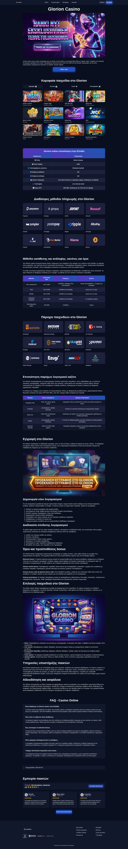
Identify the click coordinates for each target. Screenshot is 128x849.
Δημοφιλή (31, 86)
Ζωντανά (52, 86)
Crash (73, 86)
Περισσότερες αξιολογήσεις (64, 811)
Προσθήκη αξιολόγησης (96, 786)
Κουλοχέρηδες (94, 86)
